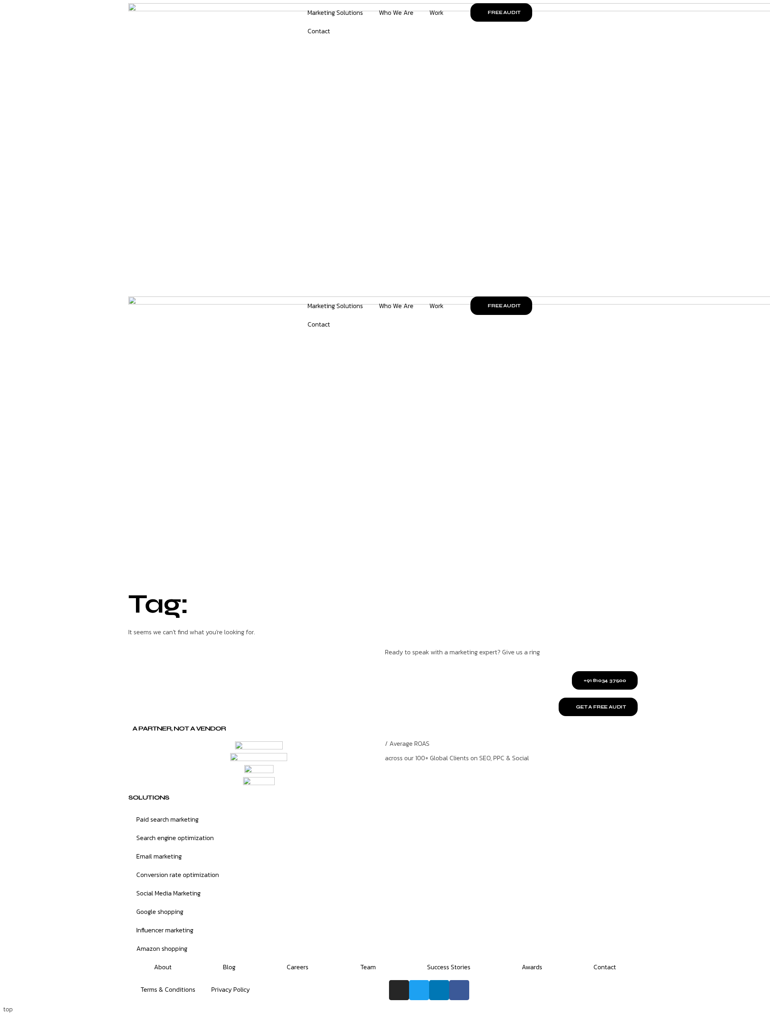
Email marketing (159, 856)
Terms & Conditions (167, 989)
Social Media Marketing (168, 893)
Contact (319, 31)
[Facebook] (459, 990)
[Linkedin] (439, 990)
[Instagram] (399, 990)
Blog (229, 967)
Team (368, 967)
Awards (532, 967)
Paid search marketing (167, 819)
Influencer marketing (164, 930)
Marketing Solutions (335, 12)
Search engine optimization (175, 837)
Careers (297, 967)
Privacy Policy (230, 989)
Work (437, 12)
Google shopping (159, 911)
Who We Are (396, 12)
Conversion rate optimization (177, 874)
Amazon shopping (161, 948)
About (163, 967)
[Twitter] (419, 990)
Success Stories (448, 967)
